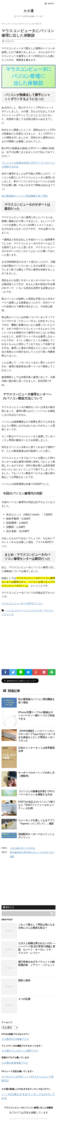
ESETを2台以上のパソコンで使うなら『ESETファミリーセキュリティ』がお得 (36, 804)
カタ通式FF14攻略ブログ (15, 1039)
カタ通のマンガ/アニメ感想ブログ (20, 1050)
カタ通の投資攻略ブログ (15, 1063)
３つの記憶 (24, 999)
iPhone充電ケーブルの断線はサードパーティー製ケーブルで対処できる (36, 715)
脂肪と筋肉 (24, 980)
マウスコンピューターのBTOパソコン (22, 603)
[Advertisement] (27, 643)
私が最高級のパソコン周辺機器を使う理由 (25, 196)
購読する (9, 907)
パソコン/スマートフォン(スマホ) (24, 610)
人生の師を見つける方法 (22, 848)
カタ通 (28, 11)
